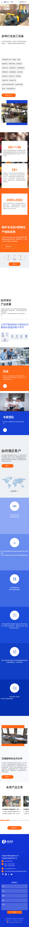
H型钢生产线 (5, 67)
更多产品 (8, 95)
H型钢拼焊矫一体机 (6, 59)
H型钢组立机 (13, 67)
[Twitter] (9, 874)
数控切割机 (20, 72)
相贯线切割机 (12, 63)
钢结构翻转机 (13, 72)
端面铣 (14, 59)
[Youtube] (11, 874)
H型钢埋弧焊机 (20, 67)
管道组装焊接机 (19, 84)
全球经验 (13, 491)
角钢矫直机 (19, 63)
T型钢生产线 (5, 80)
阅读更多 (14, 827)
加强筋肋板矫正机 (11, 88)
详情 (14, 264)
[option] (14, 113)
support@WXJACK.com (10, 868)
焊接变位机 (11, 76)
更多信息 (8, 246)
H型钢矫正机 (5, 72)
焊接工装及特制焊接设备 (8, 84)
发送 (14, 912)
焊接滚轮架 (4, 76)
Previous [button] (4, 257)
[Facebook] (3, 874)
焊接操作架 (18, 76)
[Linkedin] (6, 874)
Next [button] (24, 257)
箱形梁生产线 (12, 80)
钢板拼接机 (4, 63)
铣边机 (19, 59)
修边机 (3, 88)
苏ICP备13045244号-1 (17, 920)
